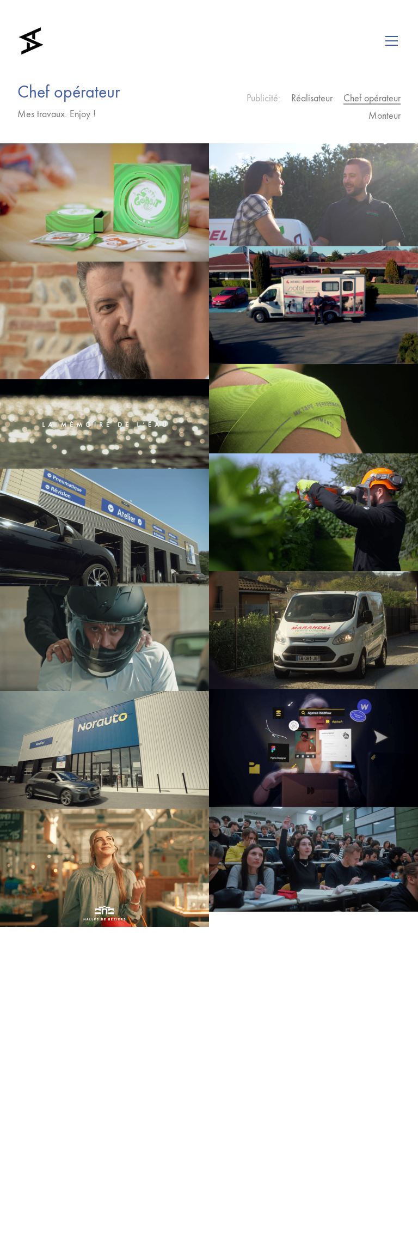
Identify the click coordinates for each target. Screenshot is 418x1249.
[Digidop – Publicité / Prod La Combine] (313, 748)
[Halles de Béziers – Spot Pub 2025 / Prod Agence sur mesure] (104, 867)
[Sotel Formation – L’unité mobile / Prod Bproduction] (313, 305)
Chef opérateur (372, 98)
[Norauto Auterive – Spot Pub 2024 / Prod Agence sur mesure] (104, 750)
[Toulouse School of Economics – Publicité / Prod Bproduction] (313, 859)
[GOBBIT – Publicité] (104, 202)
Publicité (262, 98)
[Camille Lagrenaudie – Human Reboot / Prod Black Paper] (104, 320)
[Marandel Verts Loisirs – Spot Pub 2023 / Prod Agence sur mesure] (313, 630)
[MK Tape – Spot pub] (313, 408)
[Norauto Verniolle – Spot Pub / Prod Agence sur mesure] (104, 527)
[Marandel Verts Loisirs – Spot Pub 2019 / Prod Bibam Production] (313, 194)
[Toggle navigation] (392, 40)
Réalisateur (312, 98)
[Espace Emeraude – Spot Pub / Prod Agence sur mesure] (313, 512)
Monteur (384, 116)
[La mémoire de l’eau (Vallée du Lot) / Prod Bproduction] (104, 424)
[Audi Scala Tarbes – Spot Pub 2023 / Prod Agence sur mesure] (104, 638)
